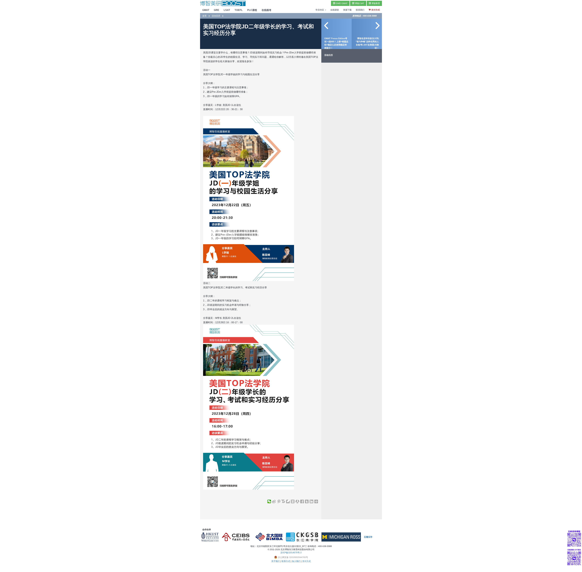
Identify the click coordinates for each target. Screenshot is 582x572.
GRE (216, 10)
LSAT (227, 10)
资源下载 (347, 10)
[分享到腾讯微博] (279, 501)
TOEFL (239, 10)
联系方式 (286, 561)
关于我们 (275, 561)
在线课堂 (334, 10)
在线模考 (266, 10)
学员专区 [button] (320, 10)
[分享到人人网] (297, 501)
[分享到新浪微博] (274, 501)
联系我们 (360, 10)
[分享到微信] (269, 501)
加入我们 (296, 561)
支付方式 (306, 561)
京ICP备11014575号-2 (291, 552)
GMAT (205, 10)
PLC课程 (252, 10)
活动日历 (216, 16)
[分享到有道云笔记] (288, 501)
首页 (204, 16)
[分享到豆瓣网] (293, 501)
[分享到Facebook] (302, 501)
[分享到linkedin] (311, 501)
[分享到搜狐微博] (283, 501)
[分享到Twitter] (307, 501)
